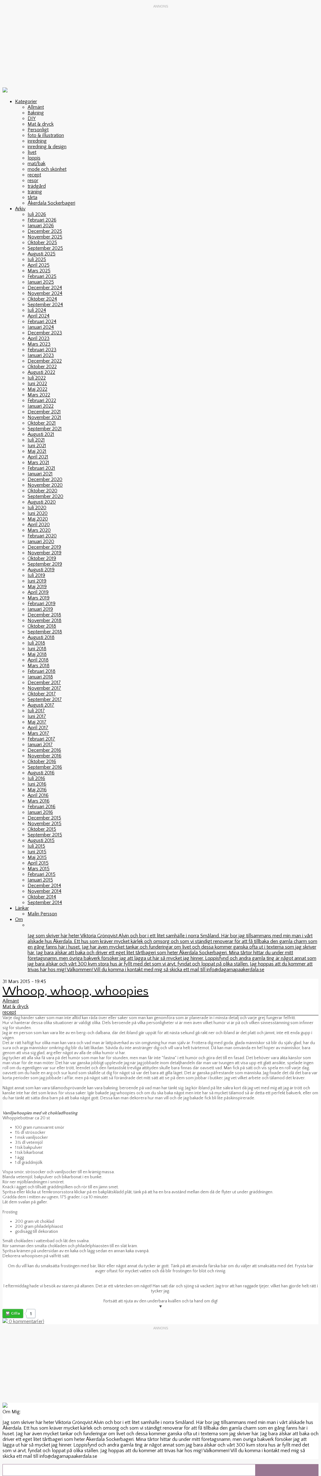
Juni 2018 (37, 649)
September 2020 (45, 496)
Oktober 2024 (42, 299)
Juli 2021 (36, 440)
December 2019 (44, 547)
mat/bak (36, 163)
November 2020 (45, 485)
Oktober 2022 (42, 366)
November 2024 (45, 293)
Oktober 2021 (42, 423)
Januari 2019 (40, 609)
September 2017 (45, 699)
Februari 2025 (42, 276)
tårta (32, 197)
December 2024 (45, 287)
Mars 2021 (38, 462)
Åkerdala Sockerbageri (51, 203)
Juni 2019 (37, 581)
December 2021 (44, 412)
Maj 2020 (38, 519)
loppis (34, 158)
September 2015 (45, 835)
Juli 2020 (37, 507)
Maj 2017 (37, 722)
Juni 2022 (37, 383)
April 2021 (38, 457)
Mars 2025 (39, 271)
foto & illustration (46, 135)
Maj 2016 (37, 790)
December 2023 (45, 333)
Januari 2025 (41, 282)
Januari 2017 (40, 744)
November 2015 (44, 823)
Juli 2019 (36, 575)
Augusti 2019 (41, 570)
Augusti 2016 (41, 773)
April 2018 (38, 660)
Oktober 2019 (42, 558)
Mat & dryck (41, 124)
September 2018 (45, 632)
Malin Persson (42, 914)
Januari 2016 (40, 812)
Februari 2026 (42, 220)
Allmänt (36, 107)
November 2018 (44, 620)
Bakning (36, 113)
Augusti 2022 (41, 372)
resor (33, 180)
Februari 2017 (41, 739)
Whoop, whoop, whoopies (76, 991)
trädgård (37, 186)
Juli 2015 (36, 846)
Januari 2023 (41, 355)
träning (35, 192)
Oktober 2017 (42, 694)
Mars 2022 (39, 395)
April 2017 (38, 727)
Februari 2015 (41, 874)
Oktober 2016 (42, 761)
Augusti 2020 (42, 502)
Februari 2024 (42, 321)
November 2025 (45, 237)
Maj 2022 (37, 389)
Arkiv (20, 209)
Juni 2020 (38, 513)
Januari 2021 (40, 474)
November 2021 (44, 417)
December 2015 (44, 818)
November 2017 (44, 688)
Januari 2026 (41, 225)
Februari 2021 (41, 468)
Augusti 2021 (41, 434)
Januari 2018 (40, 677)
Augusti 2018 (41, 637)
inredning (37, 141)
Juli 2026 (37, 214)
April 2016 (38, 795)
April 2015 (38, 863)
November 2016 (44, 756)
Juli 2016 (36, 778)
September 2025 (45, 248)
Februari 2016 (41, 806)
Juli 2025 (37, 259)
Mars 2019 (39, 598)
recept (34, 175)
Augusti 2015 (41, 840)
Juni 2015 (37, 852)
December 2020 (45, 479)
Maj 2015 (37, 857)
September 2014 (45, 902)
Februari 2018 (41, 671)
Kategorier (26, 101)
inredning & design (47, 146)
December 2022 (45, 361)
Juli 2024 (37, 310)
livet (32, 152)
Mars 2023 (39, 344)
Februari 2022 (42, 400)
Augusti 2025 (41, 254)
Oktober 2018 (42, 626)
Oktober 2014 (42, 897)
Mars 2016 (39, 801)
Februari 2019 (41, 603)
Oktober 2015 (42, 829)
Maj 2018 (37, 654)
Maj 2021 (37, 451)
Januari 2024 (41, 327)
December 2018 (44, 615)
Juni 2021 (37, 445)
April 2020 (39, 524)
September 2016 (45, 767)
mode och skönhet (47, 169)
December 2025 (45, 231)
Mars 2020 (39, 530)
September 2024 (45, 304)
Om (19, 919)
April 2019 (38, 592)
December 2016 (44, 750)
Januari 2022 (41, 406)
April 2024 (39, 316)
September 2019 (45, 564)
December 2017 (44, 682)
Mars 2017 (38, 733)
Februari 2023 (42, 350)
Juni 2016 (37, 784)
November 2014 (44, 891)
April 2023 (39, 338)
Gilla (15, 1313)
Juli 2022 (37, 378)
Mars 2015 (39, 868)
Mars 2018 (39, 665)
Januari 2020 (41, 541)
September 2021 (45, 429)
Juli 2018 (36, 643)
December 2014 (44, 885)
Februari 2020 (42, 536)
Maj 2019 (37, 586)
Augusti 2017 (41, 705)
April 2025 (39, 265)
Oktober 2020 (42, 491)
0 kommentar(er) (26, 1321)
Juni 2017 (37, 716)
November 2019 (44, 553)
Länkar (22, 908)
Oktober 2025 (42, 242)
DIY (32, 118)
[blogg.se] (5, 91)
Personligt (38, 130)
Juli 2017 (36, 711)
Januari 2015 (40, 880)
